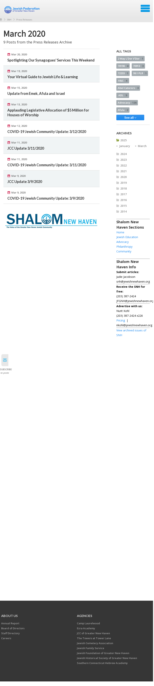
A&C (122, 80)
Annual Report (10, 623)
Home (120, 232)
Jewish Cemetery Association (95, 643)
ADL (122, 95)
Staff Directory (10, 633)
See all (129, 117)
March (142, 146)
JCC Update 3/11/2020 (25, 148)
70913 (138, 66)
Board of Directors (13, 628)
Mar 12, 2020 (19, 126)
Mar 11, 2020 (19, 142)
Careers (6, 638)
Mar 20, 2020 (19, 54)
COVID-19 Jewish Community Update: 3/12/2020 (46, 131)
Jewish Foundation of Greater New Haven (103, 653)
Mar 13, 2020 (19, 104)
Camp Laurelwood (88, 623)
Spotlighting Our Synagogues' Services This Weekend (51, 60)
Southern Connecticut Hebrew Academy (102, 663)
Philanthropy (124, 246)
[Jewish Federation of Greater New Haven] (22, 10)
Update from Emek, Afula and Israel (36, 93)
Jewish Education (127, 237)
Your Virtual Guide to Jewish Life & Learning (42, 77)
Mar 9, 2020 (18, 176)
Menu (145, 8)
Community (123, 251)
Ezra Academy (86, 628)
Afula (123, 110)
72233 (123, 73)
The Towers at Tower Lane (94, 638)
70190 (123, 66)
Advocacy (127, 102)
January (124, 146)
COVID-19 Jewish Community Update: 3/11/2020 (46, 165)
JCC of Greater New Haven (93, 633)
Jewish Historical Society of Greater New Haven (107, 658)
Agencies (84, 616)
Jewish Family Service (90, 648)
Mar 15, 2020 (19, 87)
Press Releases (24, 19)
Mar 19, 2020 (19, 71)
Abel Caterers (128, 88)
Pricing (120, 320)
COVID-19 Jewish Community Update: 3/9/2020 (45, 198)
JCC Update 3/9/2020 (24, 181)
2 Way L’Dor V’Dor (130, 58)
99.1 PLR (140, 73)
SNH (9, 19)
